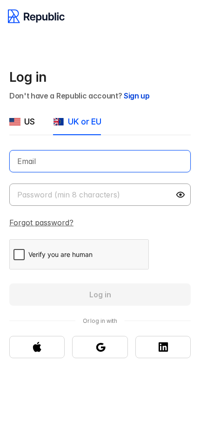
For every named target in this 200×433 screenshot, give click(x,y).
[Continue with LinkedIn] (163, 347)
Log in (100, 294)
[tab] (21, 125)
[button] (181, 195)
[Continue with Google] (99, 347)
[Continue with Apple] (37, 347)
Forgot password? (41, 222)
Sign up (137, 95)
